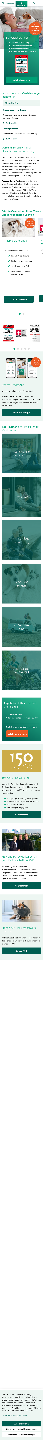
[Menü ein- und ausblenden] (39, 3)
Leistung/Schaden (10, 3)
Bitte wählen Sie (11, 102)
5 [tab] (29, 349)
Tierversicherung (19, 299)
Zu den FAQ (21, 950)
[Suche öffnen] (36, 3)
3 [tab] (21, 349)
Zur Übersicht (11, 123)
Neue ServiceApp (21, 412)
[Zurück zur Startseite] (21, 4)
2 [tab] (23, 314)
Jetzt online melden (17, 733)
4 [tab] (25, 349)
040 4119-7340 (15, 714)
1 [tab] (20, 314)
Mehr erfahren (21, 814)
